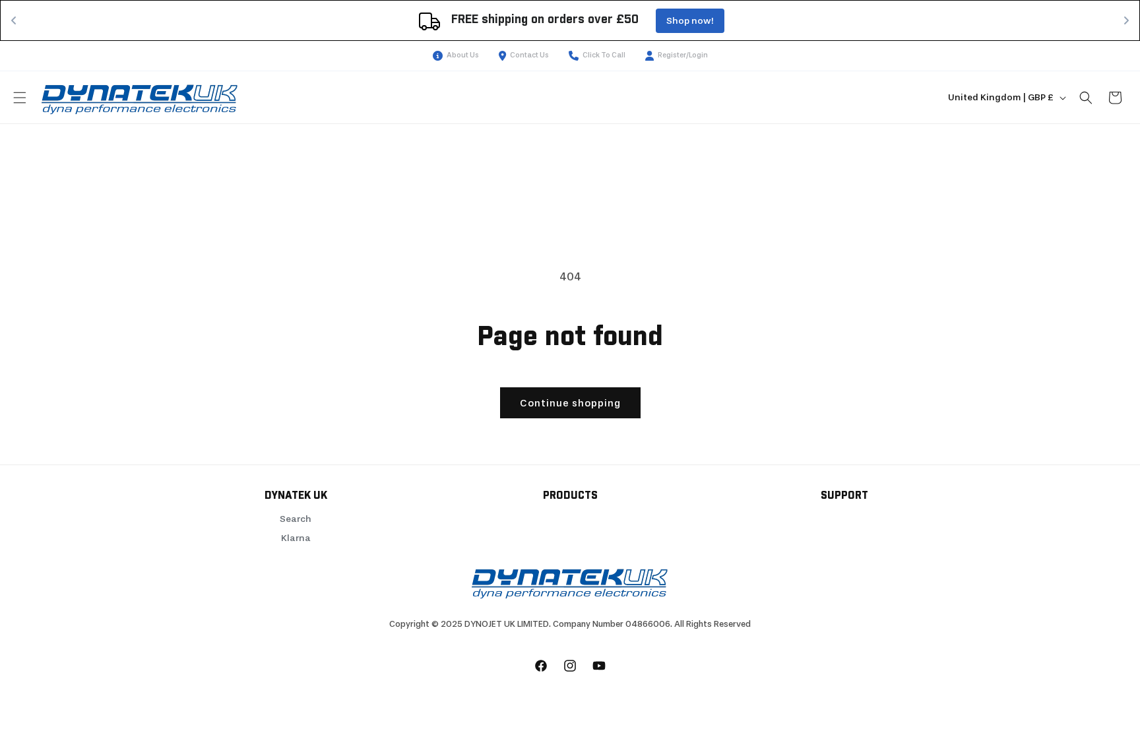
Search (295, 519)
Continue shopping (570, 403)
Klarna (296, 538)
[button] (19, 97)
